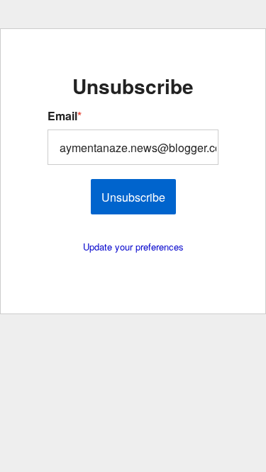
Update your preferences (133, 246)
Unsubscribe (133, 197)
